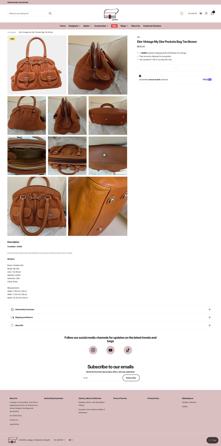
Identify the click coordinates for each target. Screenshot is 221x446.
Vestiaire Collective (189, 402)
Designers (73, 26)
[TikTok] (128, 350)
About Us (135, 26)
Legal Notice (14, 424)
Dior (138, 37)
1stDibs (184, 406)
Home (63, 26)
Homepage (11, 32)
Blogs (123, 26)
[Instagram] (93, 350)
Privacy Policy (153, 398)
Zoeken (50, 13)
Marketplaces (187, 398)
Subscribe (131, 378)
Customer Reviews (152, 26)
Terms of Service (120, 398)
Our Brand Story (16, 415)
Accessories (100, 26)
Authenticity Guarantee (53, 398)
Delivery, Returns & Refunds (90, 398)
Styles (86, 26)
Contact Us (14, 420)
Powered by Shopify (42, 440)
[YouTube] (110, 350)
